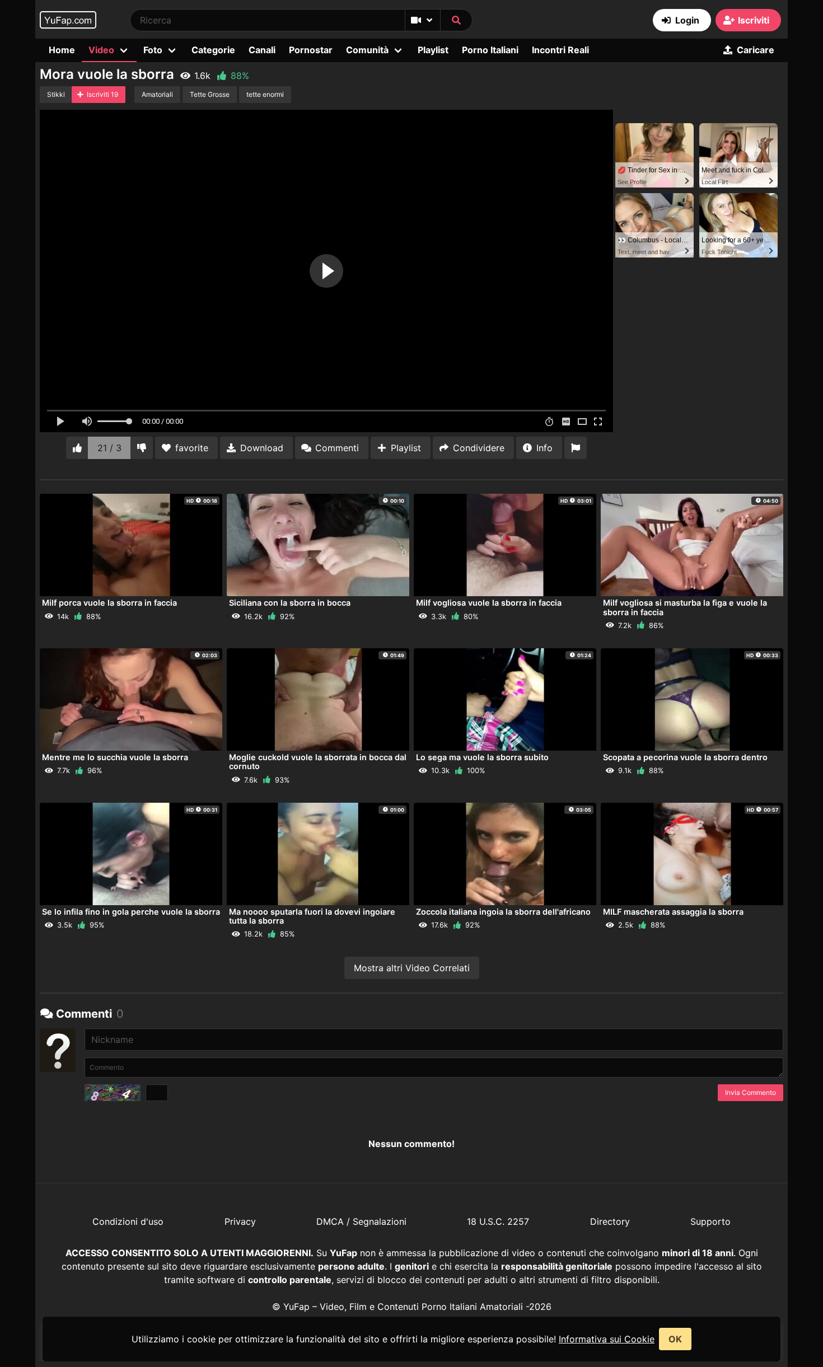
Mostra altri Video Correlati (412, 967)
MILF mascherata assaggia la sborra (673, 911)
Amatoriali (157, 94)
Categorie (213, 49)
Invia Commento (750, 1092)
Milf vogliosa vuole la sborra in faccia (489, 602)
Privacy (240, 1221)
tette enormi (265, 94)
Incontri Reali (560, 49)
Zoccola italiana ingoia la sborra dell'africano (503, 911)
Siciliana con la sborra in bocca (289, 602)
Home (62, 49)
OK (675, 1339)
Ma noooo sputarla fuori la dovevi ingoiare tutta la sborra (312, 916)
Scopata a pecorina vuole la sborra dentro (685, 757)
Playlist (433, 49)
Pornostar (311, 49)
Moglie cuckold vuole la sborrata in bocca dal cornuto (317, 761)
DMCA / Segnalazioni (361, 1221)
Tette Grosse (210, 94)
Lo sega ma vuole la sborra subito (482, 757)
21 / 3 (109, 447)
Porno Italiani (490, 49)
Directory (610, 1221)
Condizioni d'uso (127, 1221)
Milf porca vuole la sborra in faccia (109, 602)
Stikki (56, 94)
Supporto (710, 1221)
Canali (262, 49)
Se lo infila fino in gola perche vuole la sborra (131, 911)
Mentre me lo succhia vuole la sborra (115, 757)
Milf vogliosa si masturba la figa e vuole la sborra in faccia (685, 607)
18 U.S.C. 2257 (498, 1221)
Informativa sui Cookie (606, 1339)
